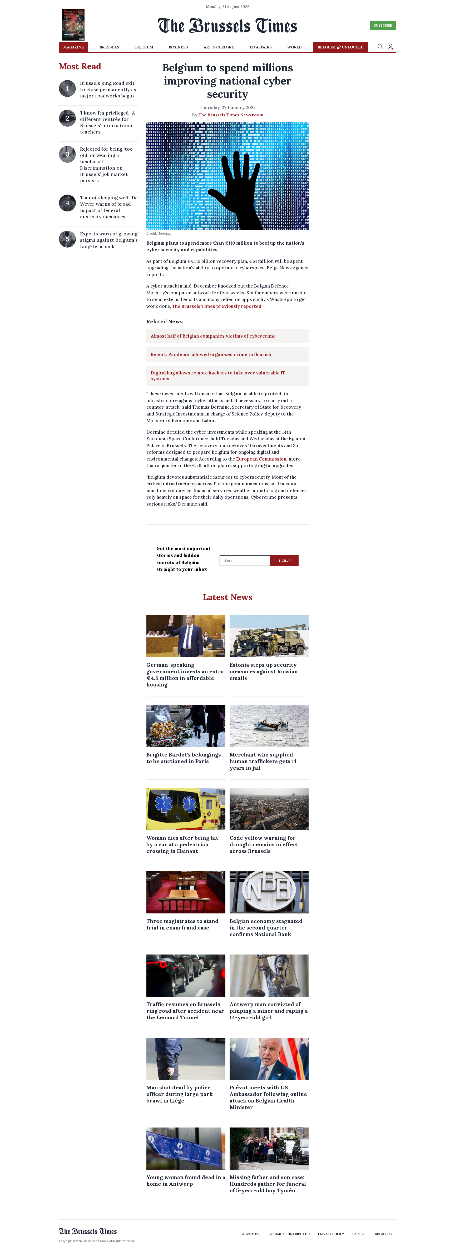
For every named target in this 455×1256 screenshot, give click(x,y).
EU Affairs (261, 47)
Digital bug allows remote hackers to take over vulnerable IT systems (218, 376)
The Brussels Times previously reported (216, 306)
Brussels (109, 47)
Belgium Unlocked (341, 47)
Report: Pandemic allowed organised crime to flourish (211, 354)
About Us (383, 1234)
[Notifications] (390, 47)
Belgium (144, 47)
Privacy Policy (331, 1234)
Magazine (73, 47)
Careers (359, 1234)
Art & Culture (219, 47)
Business (178, 47)
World (294, 47)
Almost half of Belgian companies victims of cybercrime (213, 336)
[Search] (380, 47)
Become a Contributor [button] (289, 1234)
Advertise (251, 1234)
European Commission (261, 459)
